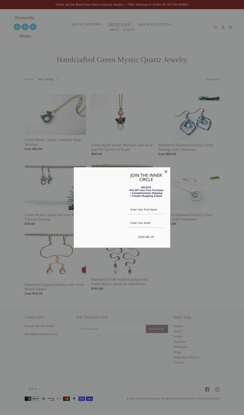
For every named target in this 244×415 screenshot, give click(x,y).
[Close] (166, 171)
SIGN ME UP (146, 237)
